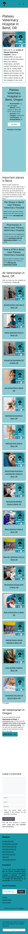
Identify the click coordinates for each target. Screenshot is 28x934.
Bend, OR (16, 282)
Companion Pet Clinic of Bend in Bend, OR (14, 697)
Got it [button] (14, 930)
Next (7, 703)
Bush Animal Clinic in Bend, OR (14, 613)
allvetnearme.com (7, 721)
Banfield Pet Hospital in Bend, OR (14, 417)
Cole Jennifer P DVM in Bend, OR (14, 669)
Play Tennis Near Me (8, 854)
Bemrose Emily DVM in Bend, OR (14, 444)
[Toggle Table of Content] (14, 734)
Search (21, 891)
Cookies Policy (6, 900)
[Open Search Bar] (19, 4)
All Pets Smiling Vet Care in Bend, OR (14, 306)
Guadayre (6, 837)
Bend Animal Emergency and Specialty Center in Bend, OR (14, 473)
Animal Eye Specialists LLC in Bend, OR (14, 361)
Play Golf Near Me (8, 852)
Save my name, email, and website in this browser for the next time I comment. (15, 812)
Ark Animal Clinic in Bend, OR (14, 389)
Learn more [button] (5, 925)
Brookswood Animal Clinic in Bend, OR (14, 586)
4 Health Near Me (7, 841)
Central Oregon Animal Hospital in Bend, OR (14, 641)
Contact (4, 897)
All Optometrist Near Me (9, 844)
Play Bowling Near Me (9, 849)
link (21, 880)
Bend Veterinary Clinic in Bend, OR (14, 530)
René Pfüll (5, 857)
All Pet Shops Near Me (9, 846)
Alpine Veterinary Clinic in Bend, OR (14, 334)
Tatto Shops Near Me (9, 859)
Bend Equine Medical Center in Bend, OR (14, 503)
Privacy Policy (6, 902)
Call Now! (14, 124)
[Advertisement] (14, 752)
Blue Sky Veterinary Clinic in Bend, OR (14, 558)
